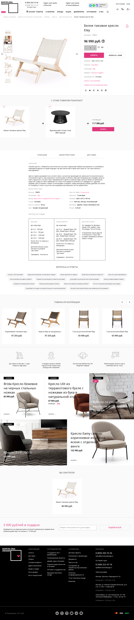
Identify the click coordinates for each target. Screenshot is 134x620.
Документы (72, 559)
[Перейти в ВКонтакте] (57, 613)
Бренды (60, 12)
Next (77, 54)
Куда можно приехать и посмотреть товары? (42, 274)
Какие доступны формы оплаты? (49, 284)
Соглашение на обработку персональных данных (77, 568)
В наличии (50, 12)
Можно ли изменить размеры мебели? (76, 284)
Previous (2, 54)
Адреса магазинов (34, 566)
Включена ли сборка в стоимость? (92, 274)
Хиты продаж (33, 572)
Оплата (31, 553)
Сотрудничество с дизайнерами (53, 554)
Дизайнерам (79, 12)
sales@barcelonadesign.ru (104, 556)
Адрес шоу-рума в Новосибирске (72, 4)
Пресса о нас (73, 562)
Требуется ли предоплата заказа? (24, 284)
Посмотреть (84, 192)
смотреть (6, 414)
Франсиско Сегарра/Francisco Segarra (47, 198)
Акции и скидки (33, 569)
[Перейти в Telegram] (76, 613)
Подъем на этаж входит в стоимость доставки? (51, 279)
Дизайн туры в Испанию (55, 561)
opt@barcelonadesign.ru (104, 567)
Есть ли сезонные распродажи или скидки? (106, 284)
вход (128, 4)
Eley (94, 69)
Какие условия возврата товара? (114, 279)
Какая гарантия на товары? (68, 274)
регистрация (120, 4)
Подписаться (114, 527)
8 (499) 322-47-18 (31, 5)
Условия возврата (34, 562)
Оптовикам (91, 12)
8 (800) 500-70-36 (31, 3)
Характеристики (67, 155)
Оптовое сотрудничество (56, 570)
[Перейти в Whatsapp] (62, 613)
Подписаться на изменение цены (96, 85)
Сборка (31, 559)
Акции (68, 12)
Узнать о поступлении (92, 81)
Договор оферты (74, 553)
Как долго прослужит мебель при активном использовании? (89, 288)
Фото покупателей (35, 575)
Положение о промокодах (77, 556)
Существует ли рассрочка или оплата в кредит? (84, 279)
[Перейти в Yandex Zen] (81, 613)
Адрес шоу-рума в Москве (50, 4)
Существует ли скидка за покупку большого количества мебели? (46, 288)
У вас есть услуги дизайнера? (117, 274)
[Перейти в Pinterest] (67, 613)
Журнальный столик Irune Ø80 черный (60, 131)
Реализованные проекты (56, 558)
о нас (101, 12)
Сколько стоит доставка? (15, 274)
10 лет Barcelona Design (77, 578)
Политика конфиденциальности (76, 574)
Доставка (91, 155)
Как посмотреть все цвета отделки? (21, 279)
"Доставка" (35, 251)
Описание (42, 155)
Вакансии (71, 581)
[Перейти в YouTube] (71, 613)
